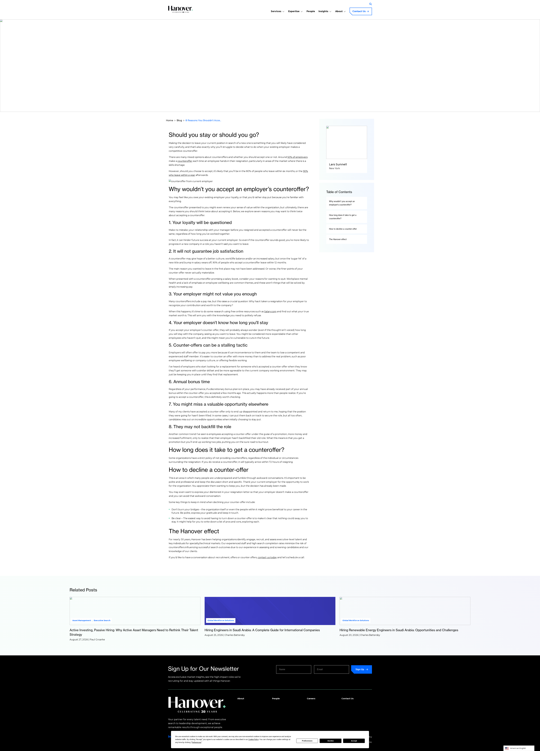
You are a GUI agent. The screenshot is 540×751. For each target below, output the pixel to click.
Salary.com (270, 311)
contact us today (267, 557)
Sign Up (360, 669)
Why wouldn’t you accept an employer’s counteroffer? (342, 203)
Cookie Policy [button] (253, 739)
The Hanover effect (338, 239)
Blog (179, 120)
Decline (331, 741)
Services (276, 11)
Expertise (294, 11)
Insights (323, 11)
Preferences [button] (196, 742)
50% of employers (297, 157)
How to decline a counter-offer (343, 229)
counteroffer (184, 161)
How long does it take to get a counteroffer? (342, 217)
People (311, 11)
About (339, 11)
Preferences (307, 741)
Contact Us (359, 11)
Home (169, 120)
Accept (354, 741)
